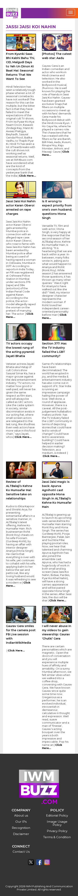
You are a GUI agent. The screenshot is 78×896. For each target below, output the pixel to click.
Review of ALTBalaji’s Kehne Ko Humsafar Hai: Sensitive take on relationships (19, 490)
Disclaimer (21, 834)
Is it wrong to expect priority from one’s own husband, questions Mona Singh (57, 209)
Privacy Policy (57, 831)
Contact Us (21, 851)
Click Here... (27, 175)
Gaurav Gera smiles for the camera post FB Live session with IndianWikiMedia (21, 634)
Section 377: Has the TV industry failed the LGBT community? (54, 350)
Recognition (21, 828)
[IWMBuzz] (12, 13)
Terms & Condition (57, 837)
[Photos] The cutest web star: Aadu (57, 56)
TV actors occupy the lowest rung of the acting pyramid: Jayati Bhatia (20, 350)
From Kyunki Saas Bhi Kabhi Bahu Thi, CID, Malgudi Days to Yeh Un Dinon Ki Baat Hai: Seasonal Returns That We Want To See (20, 66)
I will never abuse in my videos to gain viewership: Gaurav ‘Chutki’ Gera (56, 632)
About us (21, 815)
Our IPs (21, 821)
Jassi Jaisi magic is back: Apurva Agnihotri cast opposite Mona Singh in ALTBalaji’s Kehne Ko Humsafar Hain (57, 494)
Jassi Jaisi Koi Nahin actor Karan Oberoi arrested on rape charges (21, 207)
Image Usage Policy (57, 823)
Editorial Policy (57, 815)
